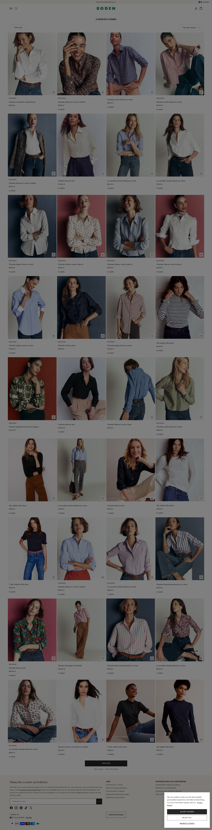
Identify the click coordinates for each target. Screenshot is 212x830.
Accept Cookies (187, 812)
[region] (187, 810)
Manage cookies (187, 823)
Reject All (187, 817)
